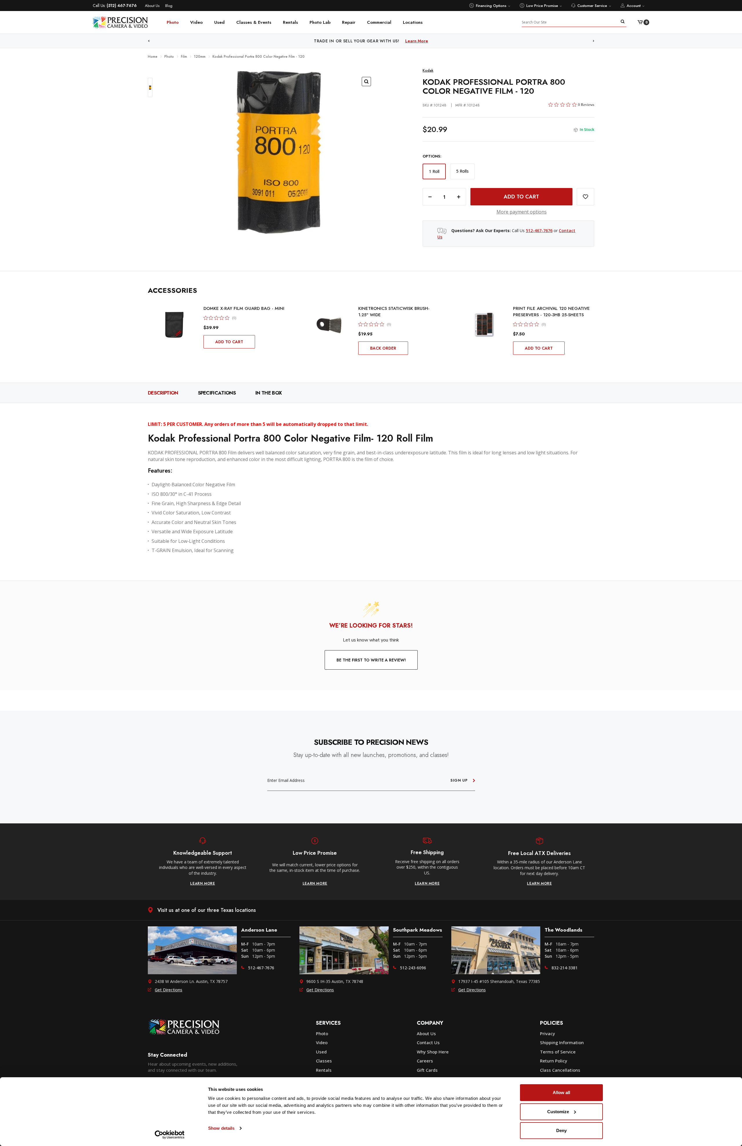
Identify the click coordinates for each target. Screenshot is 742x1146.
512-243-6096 (413, 967)
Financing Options (491, 5)
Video (196, 22)
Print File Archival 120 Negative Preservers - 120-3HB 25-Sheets (551, 311)
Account (634, 5)
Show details (221, 1128)
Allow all (561, 1092)
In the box (268, 392)
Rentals (290, 22)
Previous (149, 41)
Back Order (383, 348)
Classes (324, 1061)
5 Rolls (462, 171)
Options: (432, 156)
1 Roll (434, 171)
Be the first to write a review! (371, 660)
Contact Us (428, 1042)
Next (593, 41)
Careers (425, 1061)
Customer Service (592, 5)
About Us (152, 5)
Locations (413, 22)
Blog (168, 5)
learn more (202, 883)
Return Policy (553, 1061)
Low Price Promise (542, 5)
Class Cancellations (560, 1070)
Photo (173, 22)
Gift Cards (427, 1070)
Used (219, 22)
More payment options (522, 212)
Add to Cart (229, 342)
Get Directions (168, 990)
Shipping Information (562, 1042)
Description (163, 392)
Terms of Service (558, 1052)
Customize (558, 1111)
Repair (348, 22)
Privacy (547, 1033)
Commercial (379, 22)
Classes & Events (253, 22)
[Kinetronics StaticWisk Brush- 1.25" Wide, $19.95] (329, 324)
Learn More (430, 41)
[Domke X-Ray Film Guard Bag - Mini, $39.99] (174, 324)
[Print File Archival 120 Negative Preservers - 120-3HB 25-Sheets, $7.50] (484, 324)
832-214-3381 (565, 967)
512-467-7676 (539, 230)
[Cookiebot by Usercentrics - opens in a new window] (169, 1134)
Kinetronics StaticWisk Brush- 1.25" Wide (394, 311)
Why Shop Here (433, 1052)
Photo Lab (320, 22)
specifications (217, 392)
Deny (561, 1130)
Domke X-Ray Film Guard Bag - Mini (243, 308)
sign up (459, 780)
